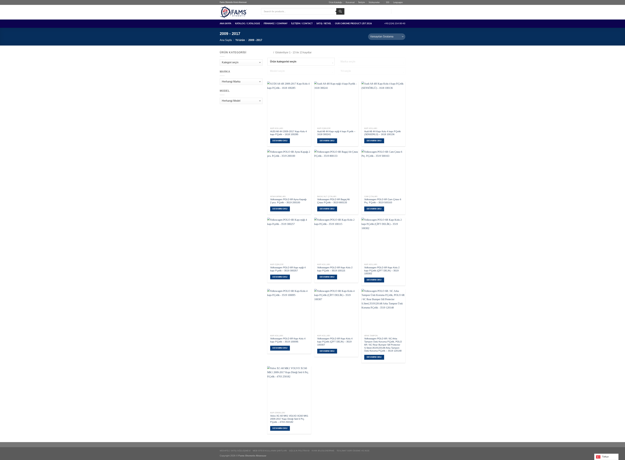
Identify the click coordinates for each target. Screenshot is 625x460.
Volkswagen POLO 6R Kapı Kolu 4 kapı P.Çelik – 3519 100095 (288, 340)
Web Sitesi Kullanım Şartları (270, 451)
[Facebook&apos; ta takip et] (394, 11)
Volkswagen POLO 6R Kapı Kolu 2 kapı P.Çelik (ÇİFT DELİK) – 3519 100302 (382, 270)
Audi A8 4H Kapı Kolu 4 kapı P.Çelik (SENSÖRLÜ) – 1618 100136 (382, 133)
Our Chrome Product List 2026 (353, 24)
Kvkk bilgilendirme (323, 451)
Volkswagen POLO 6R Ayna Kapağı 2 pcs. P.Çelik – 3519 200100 (288, 201)
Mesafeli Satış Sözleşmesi (235, 451)
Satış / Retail (323, 24)
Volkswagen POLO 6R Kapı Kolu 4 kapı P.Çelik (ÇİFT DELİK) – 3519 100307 (335, 341)
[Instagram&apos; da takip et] (399, 11)
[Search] (340, 11)
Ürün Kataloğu (335, 2)
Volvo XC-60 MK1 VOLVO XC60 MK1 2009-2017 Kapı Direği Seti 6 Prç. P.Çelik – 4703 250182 (289, 418)
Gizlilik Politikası (299, 451)
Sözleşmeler (374, 2)
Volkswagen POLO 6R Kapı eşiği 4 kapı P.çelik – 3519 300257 (288, 269)
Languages (398, 2)
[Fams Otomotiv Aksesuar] (238, 12)
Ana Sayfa (225, 24)
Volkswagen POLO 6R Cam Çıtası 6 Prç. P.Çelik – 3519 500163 (382, 201)
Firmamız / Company (276, 24)
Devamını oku (279, 141)
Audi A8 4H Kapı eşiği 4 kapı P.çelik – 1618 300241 (336, 133)
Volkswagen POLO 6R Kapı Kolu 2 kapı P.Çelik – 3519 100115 (335, 269)
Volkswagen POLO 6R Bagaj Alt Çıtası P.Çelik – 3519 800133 (333, 201)
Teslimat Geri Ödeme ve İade (353, 451)
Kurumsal (350, 2)
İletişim (361, 2)
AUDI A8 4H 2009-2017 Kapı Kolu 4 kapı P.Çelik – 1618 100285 (288, 133)
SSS (387, 2)
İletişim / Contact (302, 24)
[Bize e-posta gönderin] (403, 11)
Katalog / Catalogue (247, 24)
